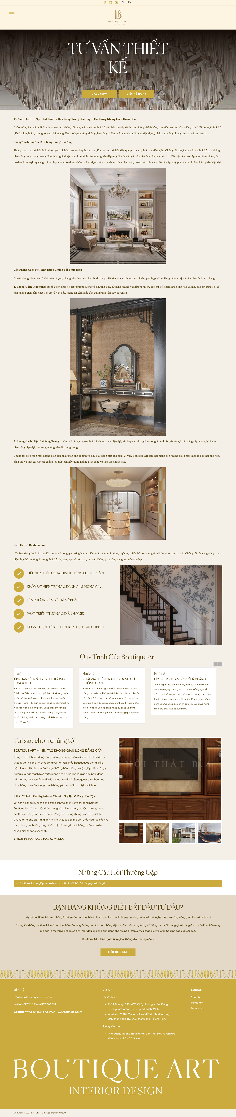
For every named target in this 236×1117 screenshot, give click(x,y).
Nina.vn (62, 1113)
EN (129, 2)
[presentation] (216, 664)
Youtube (196, 997)
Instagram (197, 1002)
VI (123, 2)
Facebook (197, 1008)
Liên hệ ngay (136, 94)
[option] (170, 779)
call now (99, 94)
